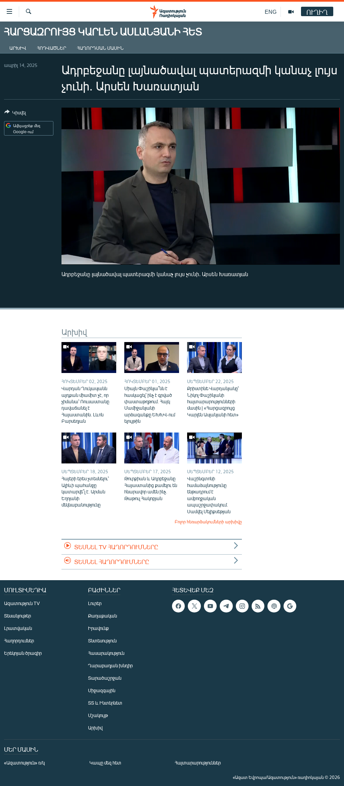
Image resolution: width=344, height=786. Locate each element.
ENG (270, 11)
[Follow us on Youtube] (210, 606)
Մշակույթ (98, 715)
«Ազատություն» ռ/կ (24, 762)
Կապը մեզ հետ (105, 762)
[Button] (15, 114)
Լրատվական (18, 628)
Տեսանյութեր (17, 616)
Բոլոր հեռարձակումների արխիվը (208, 521)
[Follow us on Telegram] (226, 606)
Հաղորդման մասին (100, 48)
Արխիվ (17, 48)
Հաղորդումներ (19, 640)
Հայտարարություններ (198, 762)
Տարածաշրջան (104, 678)
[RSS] (258, 606)
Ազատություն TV (22, 603)
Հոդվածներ (51, 48)
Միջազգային (101, 690)
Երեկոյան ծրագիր (23, 653)
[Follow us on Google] (290, 606)
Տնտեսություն (102, 640)
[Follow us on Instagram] (242, 606)
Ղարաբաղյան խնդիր (110, 665)
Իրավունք (98, 628)
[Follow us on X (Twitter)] (194, 606)
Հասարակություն (106, 653)
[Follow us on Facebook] (178, 606)
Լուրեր (94, 603)
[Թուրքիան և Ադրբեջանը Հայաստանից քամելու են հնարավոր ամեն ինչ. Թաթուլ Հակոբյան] (151, 448)
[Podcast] (273, 606)
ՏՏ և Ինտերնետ (105, 703)
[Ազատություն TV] (291, 12)
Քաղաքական (102, 616)
